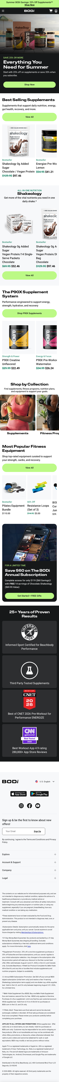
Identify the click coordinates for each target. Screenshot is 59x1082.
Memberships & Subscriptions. (32, 932)
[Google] (39, 794)
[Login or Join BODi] (56, 11)
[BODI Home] (29, 10)
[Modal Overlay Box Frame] (24, 833)
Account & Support (11, 862)
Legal (5, 878)
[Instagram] (21, 805)
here (29, 946)
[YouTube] (37, 805)
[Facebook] (29, 805)
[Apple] (18, 794)
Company (7, 870)
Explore (6, 854)
